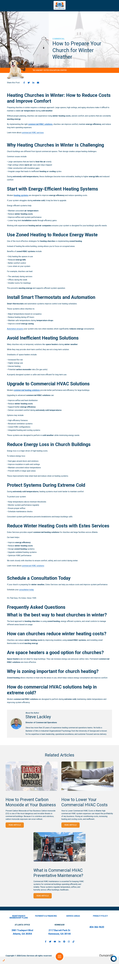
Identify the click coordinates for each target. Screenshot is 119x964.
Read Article (15, 825)
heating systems (21, 195)
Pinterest (64, 941)
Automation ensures (15, 329)
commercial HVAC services (33, 132)
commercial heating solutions (27, 390)
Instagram (68, 941)
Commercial (58, 39)
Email (38, 82)
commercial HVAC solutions (40, 124)
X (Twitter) (50, 941)
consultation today (26, 590)
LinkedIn (33, 82)
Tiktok (73, 941)
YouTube (55, 941)
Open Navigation (59, 956)
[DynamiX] (106, 955)
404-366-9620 (96, 927)
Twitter (28, 82)
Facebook (24, 82)
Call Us (4, 960)
